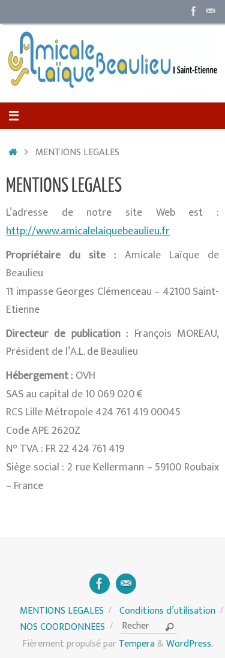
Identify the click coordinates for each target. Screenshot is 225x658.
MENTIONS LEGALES (62, 611)
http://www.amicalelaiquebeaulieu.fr (88, 231)
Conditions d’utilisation (167, 611)
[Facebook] (193, 11)
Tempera (137, 644)
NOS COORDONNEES (62, 627)
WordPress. (189, 644)
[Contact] (210, 11)
